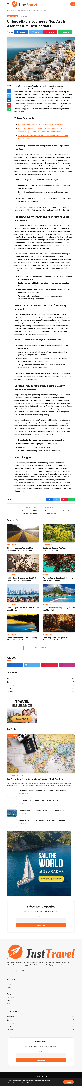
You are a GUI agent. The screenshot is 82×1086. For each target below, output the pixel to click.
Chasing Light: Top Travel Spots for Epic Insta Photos (23, 609)
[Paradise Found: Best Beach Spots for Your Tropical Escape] (59, 563)
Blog (72, 4)
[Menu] (8, 4)
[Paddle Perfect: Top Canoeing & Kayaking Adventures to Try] (12, 813)
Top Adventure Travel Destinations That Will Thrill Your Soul (35, 779)
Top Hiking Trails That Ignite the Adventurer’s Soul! (55, 639)
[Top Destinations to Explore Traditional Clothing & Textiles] (12, 803)
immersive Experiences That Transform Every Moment (39, 132)
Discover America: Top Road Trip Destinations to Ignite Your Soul (20, 549)
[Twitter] (9, 96)
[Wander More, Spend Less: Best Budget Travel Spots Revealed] (12, 823)
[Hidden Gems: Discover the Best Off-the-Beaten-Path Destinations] (23, 563)
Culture (9, 682)
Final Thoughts (24, 139)
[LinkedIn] (9, 100)
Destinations (12, 16)
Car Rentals (10, 997)
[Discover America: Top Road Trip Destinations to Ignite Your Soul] (23, 533)
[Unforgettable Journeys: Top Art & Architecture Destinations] (41, 59)
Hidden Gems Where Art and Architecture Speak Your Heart (42, 128)
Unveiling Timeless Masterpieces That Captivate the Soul (40, 125)
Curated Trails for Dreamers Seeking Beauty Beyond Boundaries (43, 135)
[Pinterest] (9, 105)
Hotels (9, 991)
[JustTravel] (24, 4)
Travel (9, 688)
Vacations (10, 692)
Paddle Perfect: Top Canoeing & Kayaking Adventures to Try (41, 810)
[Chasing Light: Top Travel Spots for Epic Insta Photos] (23, 593)
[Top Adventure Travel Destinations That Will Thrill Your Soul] (41, 753)
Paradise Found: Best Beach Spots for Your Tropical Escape (58, 579)
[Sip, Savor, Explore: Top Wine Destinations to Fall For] (59, 533)
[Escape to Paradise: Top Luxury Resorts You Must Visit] (59, 593)
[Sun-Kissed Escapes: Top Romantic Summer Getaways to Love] (12, 793)
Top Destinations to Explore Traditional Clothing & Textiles (40, 800)
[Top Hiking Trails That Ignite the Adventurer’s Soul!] (59, 623)
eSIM (8, 1004)
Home (8, 10)
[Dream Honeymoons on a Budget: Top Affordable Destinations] (23, 623)
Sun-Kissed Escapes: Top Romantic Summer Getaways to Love (42, 790)
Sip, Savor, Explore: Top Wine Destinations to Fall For (54, 549)
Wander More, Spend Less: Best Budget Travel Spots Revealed (42, 820)
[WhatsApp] (9, 109)
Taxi (8, 1000)
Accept (68, 1082)
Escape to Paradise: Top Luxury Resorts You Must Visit (59, 609)
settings (57, 1083)
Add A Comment (41, 648)
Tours (9, 994)
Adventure (10, 679)
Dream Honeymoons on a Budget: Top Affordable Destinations (22, 639)
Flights (9, 987)
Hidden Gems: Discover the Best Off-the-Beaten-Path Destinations (21, 579)
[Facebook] (9, 91)
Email (41, 917)
